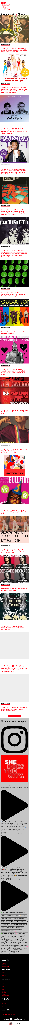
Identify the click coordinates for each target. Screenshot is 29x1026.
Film (3, 982)
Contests (4, 975)
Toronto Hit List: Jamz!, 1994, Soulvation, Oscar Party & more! (13, 332)
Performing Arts (5, 985)
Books (3, 986)
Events (3, 991)
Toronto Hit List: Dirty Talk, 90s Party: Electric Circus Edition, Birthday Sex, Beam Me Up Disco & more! (14, 550)
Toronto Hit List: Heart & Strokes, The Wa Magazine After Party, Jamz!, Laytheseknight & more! (14, 450)
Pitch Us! (4, 964)
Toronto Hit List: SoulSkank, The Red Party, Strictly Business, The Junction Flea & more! (14, 411)
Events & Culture (5, 44)
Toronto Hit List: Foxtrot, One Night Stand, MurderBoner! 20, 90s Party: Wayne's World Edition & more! (14, 709)
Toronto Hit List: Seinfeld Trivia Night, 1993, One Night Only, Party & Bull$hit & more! (13, 511)
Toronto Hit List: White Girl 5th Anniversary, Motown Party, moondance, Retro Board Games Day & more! (13, 294)
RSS (2, 1006)
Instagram (4, 1005)
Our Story (4, 963)
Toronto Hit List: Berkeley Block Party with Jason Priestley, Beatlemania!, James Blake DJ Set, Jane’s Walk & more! (14, 50)
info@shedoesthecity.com (8, 1013)
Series (3, 983)
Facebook (4, 1003)
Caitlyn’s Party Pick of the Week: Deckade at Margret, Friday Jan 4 (14, 589)
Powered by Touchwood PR (14, 1019)
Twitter (3, 1002)
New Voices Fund (5, 966)
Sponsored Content (6, 974)
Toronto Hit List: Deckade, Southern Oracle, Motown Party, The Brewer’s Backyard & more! (12, 627)
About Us (4, 992)
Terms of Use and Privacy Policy (9, 1014)
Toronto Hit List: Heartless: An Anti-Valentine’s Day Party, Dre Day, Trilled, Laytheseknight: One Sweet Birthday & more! (13, 372)
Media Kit (4, 972)
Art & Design (4, 988)
